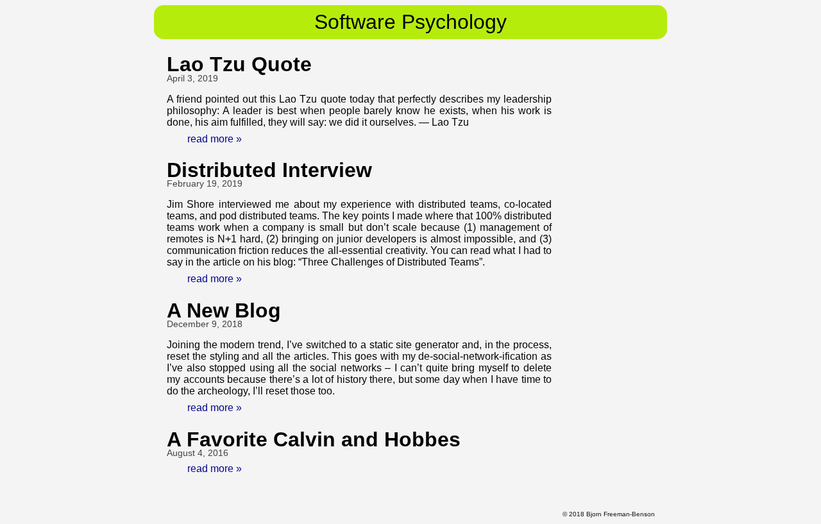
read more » (214, 138)
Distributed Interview (269, 170)
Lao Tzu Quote (239, 64)
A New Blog (224, 310)
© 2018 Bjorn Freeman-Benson (609, 514)
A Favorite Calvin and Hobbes (314, 439)
